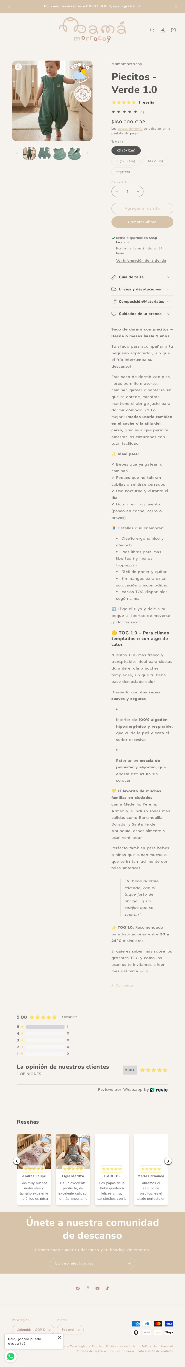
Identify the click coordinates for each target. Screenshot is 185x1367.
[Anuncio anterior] (9, 6)
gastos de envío (130, 129)
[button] (10, 30)
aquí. (144, 971)
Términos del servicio (90, 1351)
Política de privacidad (157, 1346)
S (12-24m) (128, 161)
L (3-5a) (125, 172)
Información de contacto (156, 1351)
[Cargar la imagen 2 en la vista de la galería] (44, 153)
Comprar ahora (142, 222)
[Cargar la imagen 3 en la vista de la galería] (59, 153)
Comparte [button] (124, 985)
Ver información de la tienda (141, 260)
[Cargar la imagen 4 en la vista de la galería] (74, 153)
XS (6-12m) (126, 150)
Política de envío (122, 1351)
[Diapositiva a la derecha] (87, 153)
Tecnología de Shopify (86, 1346)
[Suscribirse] (130, 1263)
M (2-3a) (158, 161)
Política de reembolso (121, 1346)
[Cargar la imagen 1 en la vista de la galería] (29, 153)
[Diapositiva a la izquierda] (17, 153)
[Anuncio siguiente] (176, 6)
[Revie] (158, 1090)
